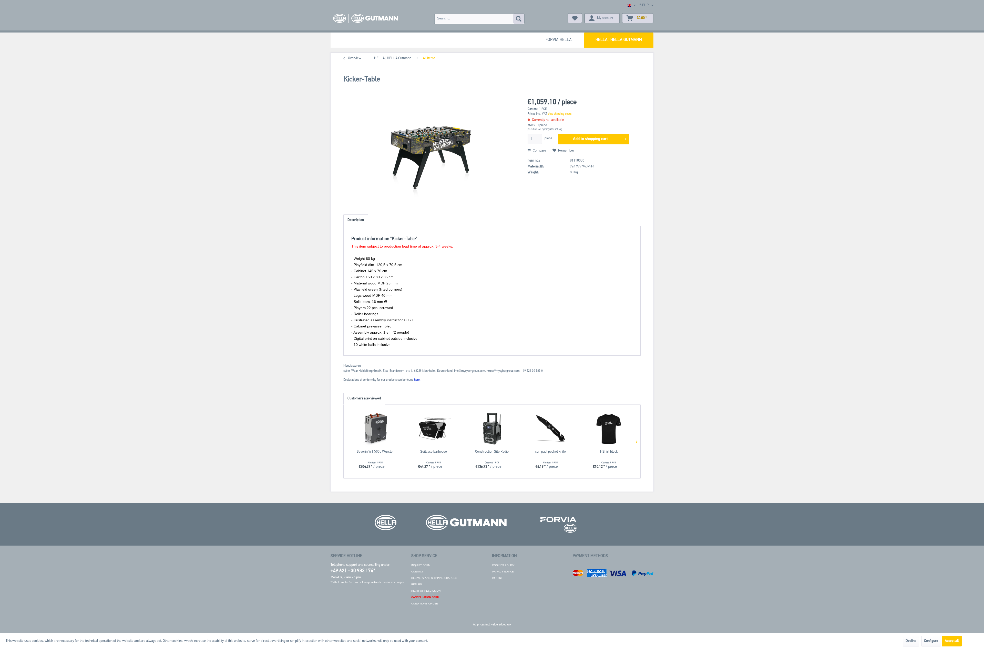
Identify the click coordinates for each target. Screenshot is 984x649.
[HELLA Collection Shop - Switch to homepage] (365, 18)
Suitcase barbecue (433, 452)
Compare (539, 151)
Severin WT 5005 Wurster (375, 452)
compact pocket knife (550, 452)
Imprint (497, 578)
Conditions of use (424, 603)
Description (355, 220)
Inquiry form (420, 565)
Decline (911, 641)
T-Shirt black (609, 452)
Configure (931, 641)
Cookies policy (503, 565)
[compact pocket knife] (550, 429)
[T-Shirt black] (608, 429)
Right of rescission (425, 590)
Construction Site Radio (492, 452)
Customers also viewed (364, 398)
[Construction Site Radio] (492, 429)
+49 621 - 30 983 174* (353, 571)
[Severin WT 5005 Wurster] (375, 429)
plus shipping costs (559, 113)
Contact (417, 571)
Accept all (952, 641)
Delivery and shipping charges (434, 578)
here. (417, 379)
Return (416, 584)
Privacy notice (503, 571)
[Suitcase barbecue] (433, 429)
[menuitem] (479, 18)
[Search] (518, 19)
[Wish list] (575, 18)
